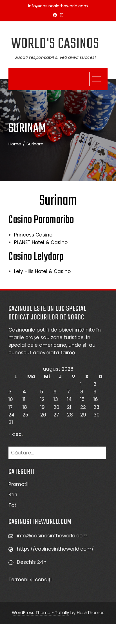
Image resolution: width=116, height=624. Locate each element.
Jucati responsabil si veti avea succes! (55, 57)
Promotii (18, 484)
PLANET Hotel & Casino (41, 242)
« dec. (15, 434)
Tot (12, 505)
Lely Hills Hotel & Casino (42, 271)
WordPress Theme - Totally (40, 613)
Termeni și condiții (31, 579)
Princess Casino (33, 234)
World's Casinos (55, 44)
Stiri (12, 494)
